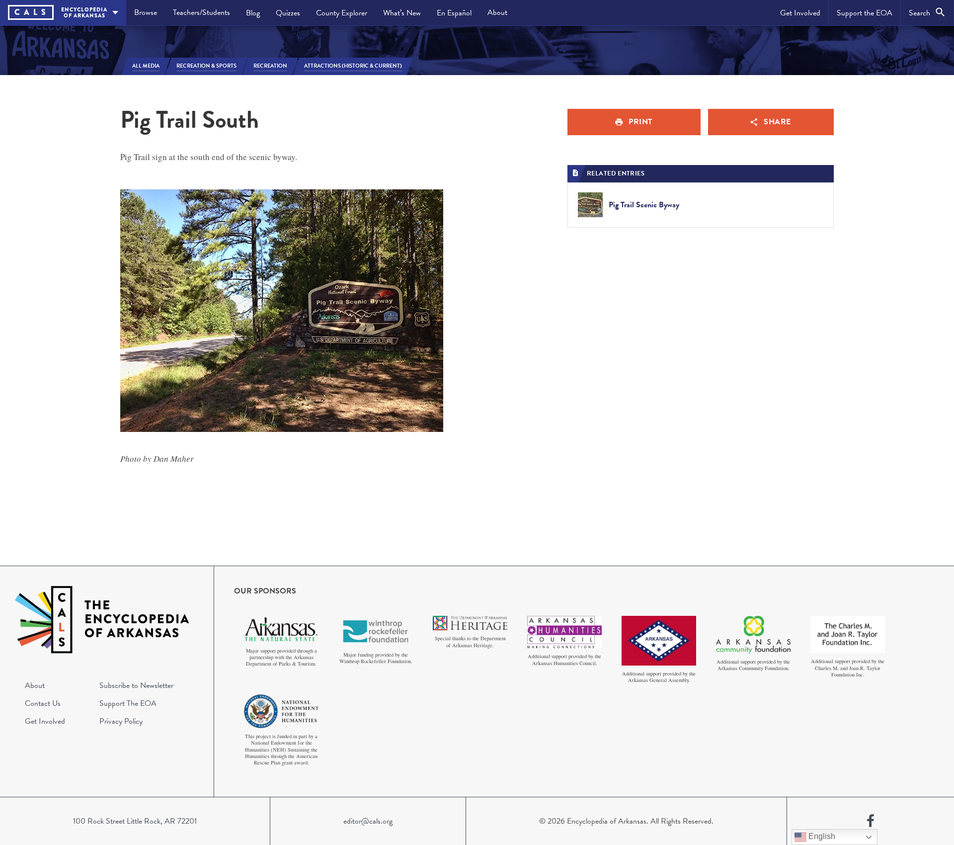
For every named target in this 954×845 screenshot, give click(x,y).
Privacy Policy (121, 721)
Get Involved (800, 13)
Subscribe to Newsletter (136, 685)
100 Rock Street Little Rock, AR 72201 (135, 821)
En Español (454, 13)
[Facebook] (870, 821)
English (820, 836)
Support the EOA (864, 13)
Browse (145, 12)
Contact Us (43, 703)
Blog (253, 13)
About (497, 12)
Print (640, 122)
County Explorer (341, 13)
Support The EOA (128, 703)
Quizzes (288, 13)
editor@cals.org (368, 821)
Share (777, 122)
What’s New (402, 13)
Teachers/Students (201, 12)
